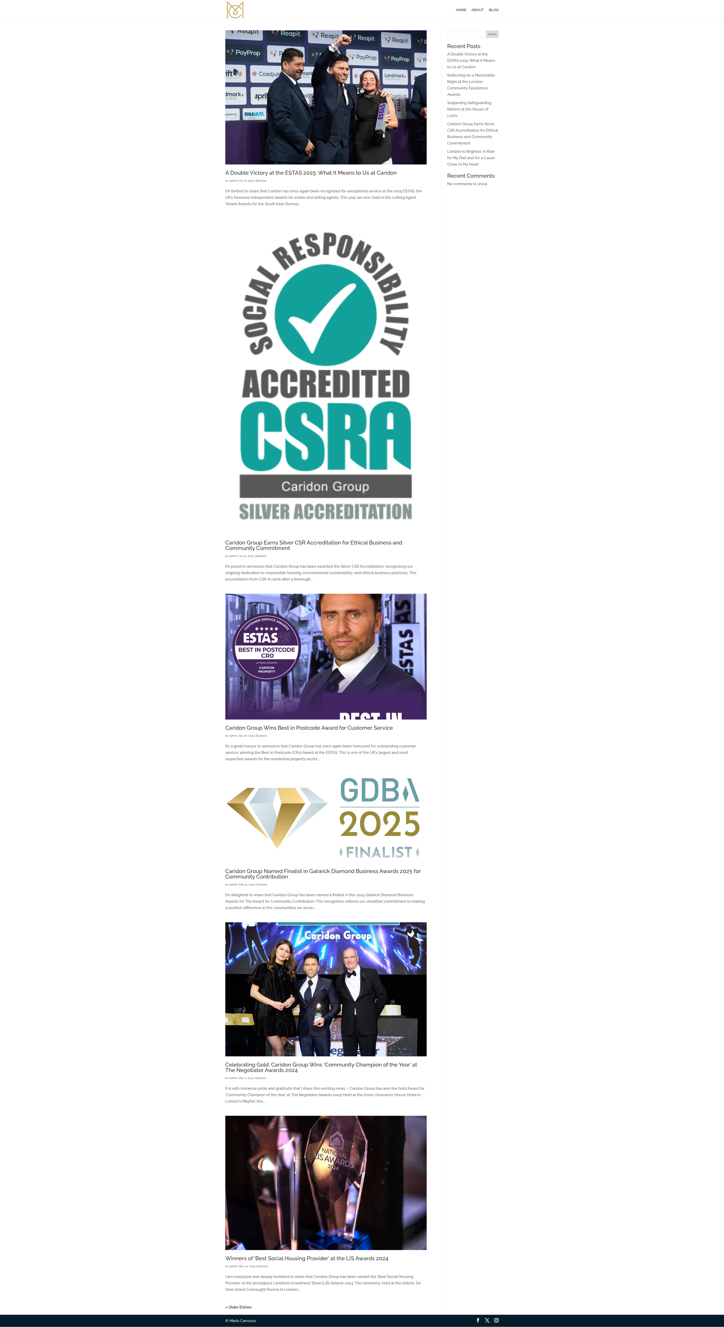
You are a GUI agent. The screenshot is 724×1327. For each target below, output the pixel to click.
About (477, 10)
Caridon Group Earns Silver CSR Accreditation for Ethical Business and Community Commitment (313, 545)
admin (233, 180)
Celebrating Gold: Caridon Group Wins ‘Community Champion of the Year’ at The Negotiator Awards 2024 (321, 1067)
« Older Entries (238, 1307)
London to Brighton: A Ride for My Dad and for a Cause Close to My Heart (471, 158)
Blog (494, 10)
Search (492, 34)
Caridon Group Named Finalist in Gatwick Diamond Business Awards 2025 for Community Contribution (323, 874)
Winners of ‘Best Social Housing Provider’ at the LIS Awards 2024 (306, 1258)
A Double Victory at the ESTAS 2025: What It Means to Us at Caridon (311, 173)
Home (461, 10)
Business (261, 180)
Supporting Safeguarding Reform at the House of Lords (469, 109)
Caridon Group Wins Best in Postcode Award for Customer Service (309, 728)
